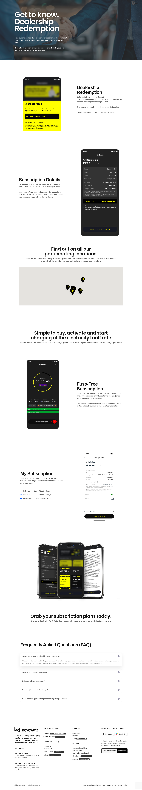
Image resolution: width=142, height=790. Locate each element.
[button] (82, 280)
